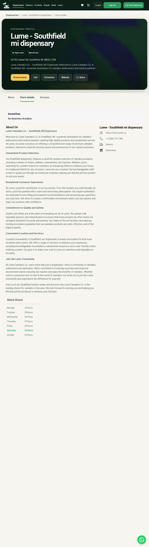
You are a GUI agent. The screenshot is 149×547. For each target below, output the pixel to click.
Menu (11, 97)
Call (35, 77)
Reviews (44, 97)
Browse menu (20, 77)
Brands (47, 5)
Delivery (29, 5)
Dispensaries (18, 5)
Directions (49, 77)
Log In (98, 5)
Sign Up (112, 5)
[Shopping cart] (88, 5)
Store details (27, 97)
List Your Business (133, 5)
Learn (60, 5)
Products (38, 5)
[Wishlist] (82, 5)
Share (82, 77)
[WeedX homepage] (6, 5)
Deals (53, 5)
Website (65, 77)
